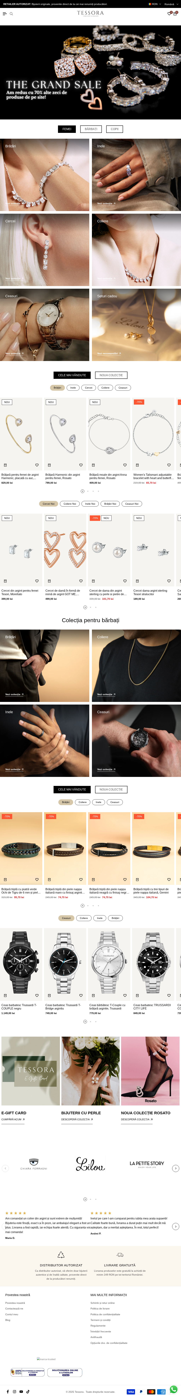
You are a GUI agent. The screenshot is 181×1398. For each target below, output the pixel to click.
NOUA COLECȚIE (111, 375)
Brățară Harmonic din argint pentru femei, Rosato (62, 476)
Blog (7, 1320)
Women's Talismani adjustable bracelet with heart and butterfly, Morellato (153, 476)
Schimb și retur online (102, 1302)
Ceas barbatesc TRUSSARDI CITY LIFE (152, 1007)
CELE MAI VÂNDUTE (72, 375)
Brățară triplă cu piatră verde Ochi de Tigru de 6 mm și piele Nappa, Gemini (20, 891)
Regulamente (98, 1325)
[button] (36, 465)
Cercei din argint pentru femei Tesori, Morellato (19, 592)
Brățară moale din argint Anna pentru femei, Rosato (108, 476)
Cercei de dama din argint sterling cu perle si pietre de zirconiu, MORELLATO (106, 592)
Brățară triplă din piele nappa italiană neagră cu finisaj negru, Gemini (109, 891)
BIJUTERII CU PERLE (81, 1113)
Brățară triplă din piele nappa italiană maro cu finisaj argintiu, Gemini (64, 891)
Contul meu (11, 1314)
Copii (114, 129)
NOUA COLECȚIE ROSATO (145, 1113)
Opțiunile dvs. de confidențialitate (108, 1343)
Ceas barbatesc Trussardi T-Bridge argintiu (63, 1007)
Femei (67, 129)
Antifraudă (96, 1337)
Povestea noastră (15, 1302)
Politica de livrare (100, 1308)
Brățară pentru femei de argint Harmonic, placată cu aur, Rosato (20, 476)
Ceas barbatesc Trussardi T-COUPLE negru (19, 1007)
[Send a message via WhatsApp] (173, 1389)
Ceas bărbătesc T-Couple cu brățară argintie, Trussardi (107, 1007)
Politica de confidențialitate (105, 1314)
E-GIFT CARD (13, 1113)
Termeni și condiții (100, 1320)
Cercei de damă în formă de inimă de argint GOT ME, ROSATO (62, 592)
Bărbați (91, 129)
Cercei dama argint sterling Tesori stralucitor (150, 592)
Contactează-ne (14, 1308)
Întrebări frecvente (100, 1331)
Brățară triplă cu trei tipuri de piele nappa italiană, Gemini (151, 891)
